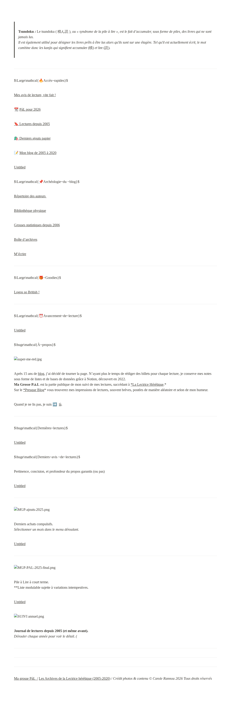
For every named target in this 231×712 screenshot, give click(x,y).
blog (41, 374)
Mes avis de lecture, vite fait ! (35, 95)
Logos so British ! (26, 292)
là (60, 404)
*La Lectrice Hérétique (147, 384)
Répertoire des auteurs (30, 196)
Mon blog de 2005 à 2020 (37, 153)
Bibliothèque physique (30, 210)
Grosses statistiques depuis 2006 (37, 225)
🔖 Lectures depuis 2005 (32, 124)
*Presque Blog (33, 390)
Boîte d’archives (25, 239)
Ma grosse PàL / (26, 678)
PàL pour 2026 (30, 109)
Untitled (19, 167)
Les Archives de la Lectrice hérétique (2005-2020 (74, 678)
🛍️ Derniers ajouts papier (32, 138)
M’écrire (20, 254)
